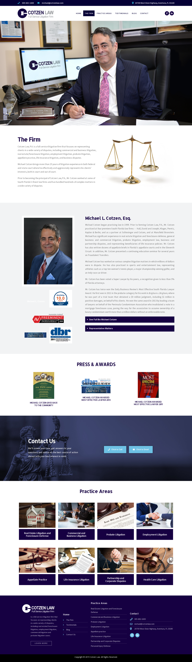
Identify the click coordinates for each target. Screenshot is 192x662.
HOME (78, 13)
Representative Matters (101, 328)
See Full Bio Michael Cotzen (103, 319)
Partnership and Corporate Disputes (115, 579)
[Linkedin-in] (172, 13)
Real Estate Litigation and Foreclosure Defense (37, 534)
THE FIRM (89, 13)
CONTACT (144, 13)
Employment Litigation (155, 534)
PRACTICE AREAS (104, 13)
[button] (129, 320)
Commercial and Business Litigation (76, 534)
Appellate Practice (37, 579)
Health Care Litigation (154, 579)
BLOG (134, 13)
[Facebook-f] (167, 13)
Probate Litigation (115, 534)
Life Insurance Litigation (76, 579)
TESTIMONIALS (121, 13)
